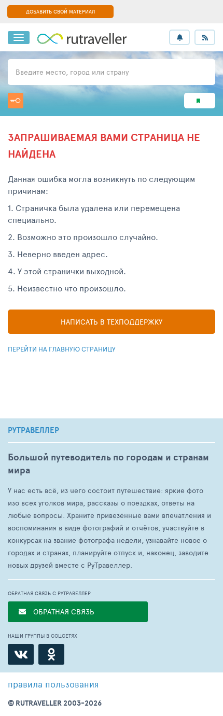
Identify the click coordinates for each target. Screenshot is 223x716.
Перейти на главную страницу (62, 349)
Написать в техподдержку (111, 322)
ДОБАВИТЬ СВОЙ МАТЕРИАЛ (60, 11)
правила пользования (53, 683)
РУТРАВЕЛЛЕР (33, 430)
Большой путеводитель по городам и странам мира (108, 463)
